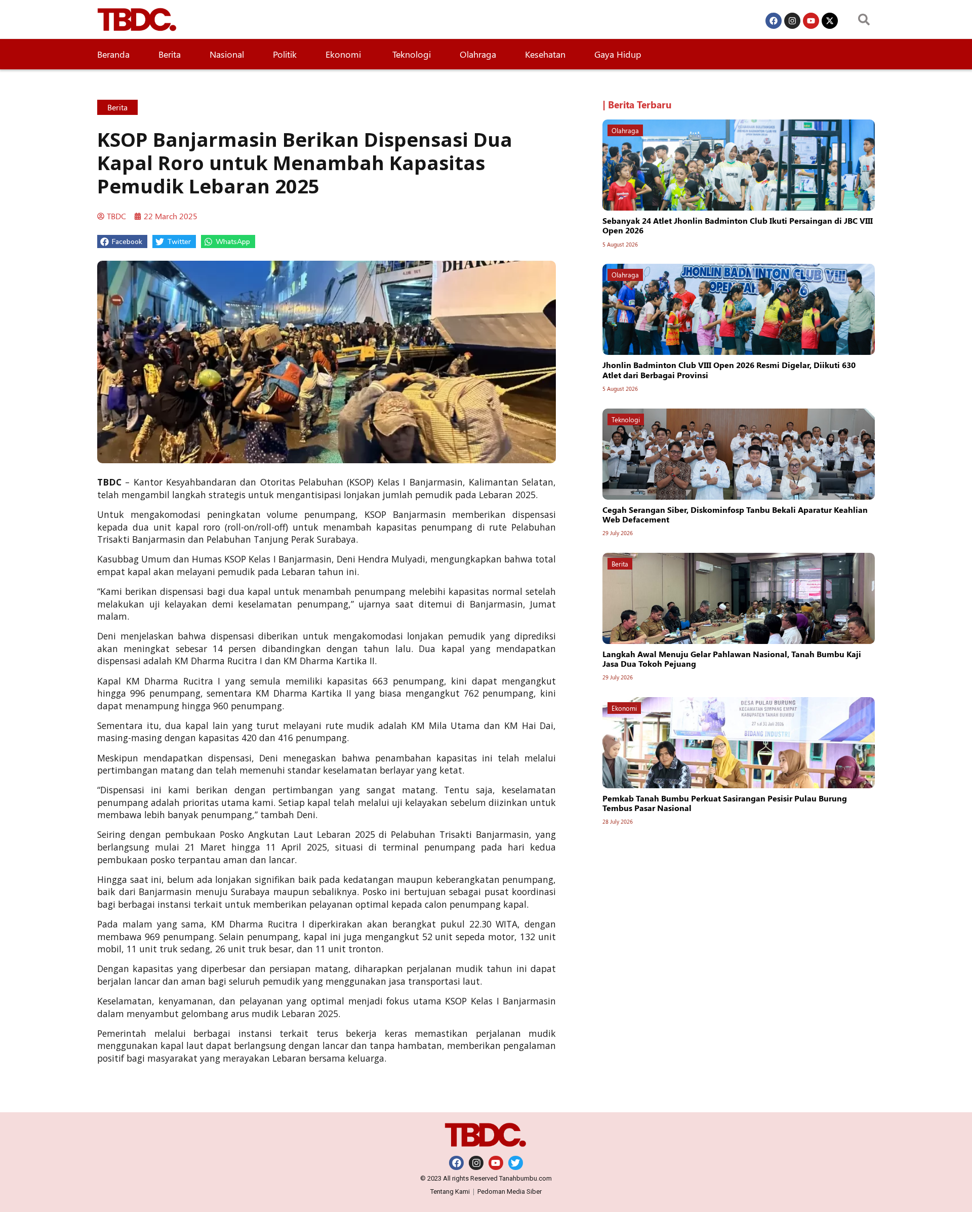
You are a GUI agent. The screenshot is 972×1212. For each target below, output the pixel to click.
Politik (285, 54)
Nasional (227, 54)
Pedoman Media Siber (509, 1191)
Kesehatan (545, 54)
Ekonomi (344, 54)
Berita (169, 54)
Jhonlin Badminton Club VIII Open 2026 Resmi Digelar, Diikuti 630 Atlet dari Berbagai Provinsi (729, 369)
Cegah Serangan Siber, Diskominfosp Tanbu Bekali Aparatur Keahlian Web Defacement (735, 514)
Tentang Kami (450, 1191)
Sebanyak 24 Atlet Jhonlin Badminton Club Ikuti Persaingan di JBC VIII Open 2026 (737, 225)
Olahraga (478, 54)
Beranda (113, 54)
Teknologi (411, 54)
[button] (122, 241)
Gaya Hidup (617, 54)
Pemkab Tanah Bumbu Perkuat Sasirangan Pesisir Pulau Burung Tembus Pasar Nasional (724, 803)
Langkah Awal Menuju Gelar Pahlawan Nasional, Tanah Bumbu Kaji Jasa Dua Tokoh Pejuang (731, 659)
